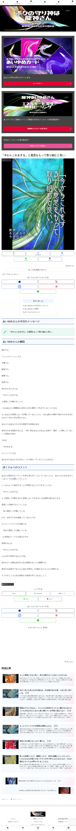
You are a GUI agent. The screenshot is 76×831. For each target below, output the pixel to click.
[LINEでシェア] (12, 639)
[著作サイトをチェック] (20, 282)
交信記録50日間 (63, 819)
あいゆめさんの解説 (31, 309)
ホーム (13, 819)
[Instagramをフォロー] (20, 287)
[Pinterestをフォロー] (56, 287)
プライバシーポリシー (38, 824)
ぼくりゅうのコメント (32, 312)
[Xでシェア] (12, 628)
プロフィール (38, 821)
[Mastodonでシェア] (29, 628)
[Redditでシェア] (46, 633)
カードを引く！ (38, 83)
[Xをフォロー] (56, 282)
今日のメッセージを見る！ (38, 146)
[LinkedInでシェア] (46, 639)
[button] (50, 259)
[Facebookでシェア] (12, 633)
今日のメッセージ (8, 584)
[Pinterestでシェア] (29, 639)
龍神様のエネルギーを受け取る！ (38, 128)
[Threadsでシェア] (29, 633)
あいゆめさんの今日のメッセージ (36, 305)
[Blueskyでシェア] (46, 628)
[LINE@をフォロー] (38, 292)
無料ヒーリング (38, 819)
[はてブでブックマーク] (63, 633)
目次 (35, 301)
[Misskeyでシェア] (63, 628)
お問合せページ (63, 821)
